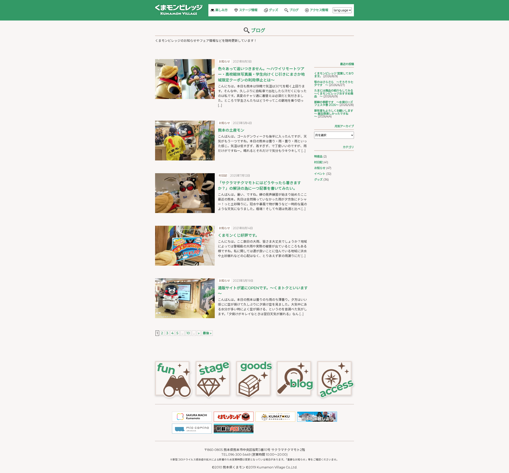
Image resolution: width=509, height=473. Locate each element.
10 (188, 333)
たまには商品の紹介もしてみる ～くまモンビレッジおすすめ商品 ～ (335, 93)
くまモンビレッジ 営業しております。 (334, 75)
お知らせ (319, 168)
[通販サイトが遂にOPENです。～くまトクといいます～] (185, 298)
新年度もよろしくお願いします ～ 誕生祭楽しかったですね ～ (335, 113)
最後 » (207, 333)
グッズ (273, 10)
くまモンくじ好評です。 (238, 235)
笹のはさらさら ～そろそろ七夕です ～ (333, 83)
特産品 (318, 156)
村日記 (318, 162)
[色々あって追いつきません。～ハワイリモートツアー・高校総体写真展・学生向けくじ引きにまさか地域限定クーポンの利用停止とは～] (185, 79)
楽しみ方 (221, 10)
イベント (319, 174)
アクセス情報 (319, 10)
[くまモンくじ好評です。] (185, 246)
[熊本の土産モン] (185, 140)
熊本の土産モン (231, 130)
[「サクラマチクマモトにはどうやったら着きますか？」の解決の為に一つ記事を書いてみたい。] (185, 193)
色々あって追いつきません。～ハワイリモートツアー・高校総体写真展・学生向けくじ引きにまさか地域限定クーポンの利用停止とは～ (261, 74)
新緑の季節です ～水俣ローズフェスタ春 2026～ (333, 103)
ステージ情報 (248, 10)
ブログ (294, 10)
